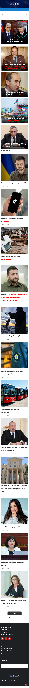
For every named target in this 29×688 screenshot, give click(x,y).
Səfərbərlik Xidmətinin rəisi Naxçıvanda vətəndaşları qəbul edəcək (15, 145)
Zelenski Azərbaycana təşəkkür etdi (13, 183)
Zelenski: (14, 297)
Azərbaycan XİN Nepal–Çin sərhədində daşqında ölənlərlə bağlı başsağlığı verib (14, 488)
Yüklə (14, 613)
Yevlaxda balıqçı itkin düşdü (11, 336)
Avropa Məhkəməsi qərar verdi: (15, 66)
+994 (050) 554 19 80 (7, 648)
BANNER (24, 21)
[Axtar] (26, 14)
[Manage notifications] (26, 685)
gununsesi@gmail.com (8, 650)
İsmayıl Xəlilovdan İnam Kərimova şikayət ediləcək (14, 40)
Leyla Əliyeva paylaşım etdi (13, 527)
